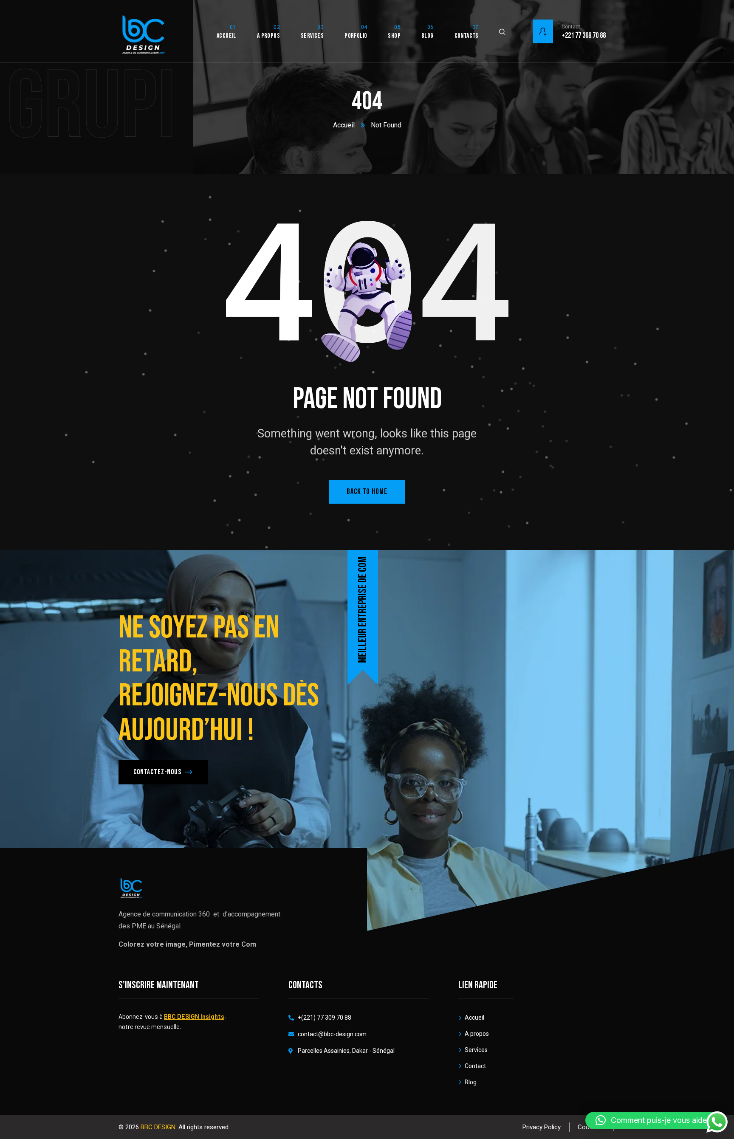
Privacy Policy (541, 1127)
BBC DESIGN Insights (194, 1016)
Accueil (344, 125)
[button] (655, 1120)
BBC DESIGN (158, 1127)
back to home (367, 491)
